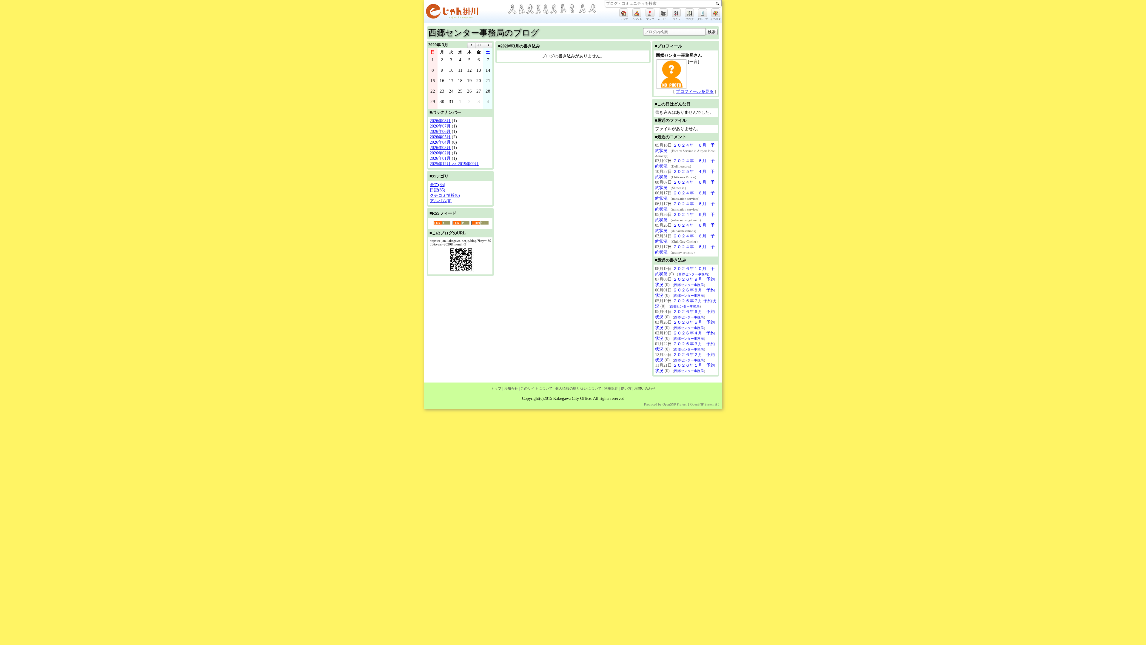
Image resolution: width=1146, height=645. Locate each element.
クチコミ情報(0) (445, 195)
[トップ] (623, 12)
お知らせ (511, 388)
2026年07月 (440, 126)
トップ (496, 388)
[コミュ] (676, 12)
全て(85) (437, 184)
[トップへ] (465, 12)
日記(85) (437, 190)
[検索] (717, 3)
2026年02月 (440, 153)
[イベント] (636, 12)
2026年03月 (440, 147)
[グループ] (702, 12)
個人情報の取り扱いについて (578, 388)
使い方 (626, 388)
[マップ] (650, 12)
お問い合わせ (644, 388)
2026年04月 (440, 142)
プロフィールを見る (695, 91)
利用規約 (611, 388)
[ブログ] (689, 12)
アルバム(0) (441, 201)
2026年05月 (440, 137)
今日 (480, 45)
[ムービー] (663, 12)
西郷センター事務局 (693, 274)
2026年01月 (440, 158)
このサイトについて (536, 388)
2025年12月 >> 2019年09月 (454, 164)
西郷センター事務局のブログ (483, 32)
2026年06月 (440, 131)
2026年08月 (440, 121)
